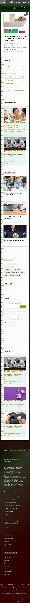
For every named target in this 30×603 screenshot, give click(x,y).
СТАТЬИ (14, 66)
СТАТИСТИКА (21, 454)
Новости (14, 70)
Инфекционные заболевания (13, 269)
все (5, 275)
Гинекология (8, 266)
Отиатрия (6, 33)
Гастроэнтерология (10, 263)
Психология (22, 31)
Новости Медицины (14, 76)
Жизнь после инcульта (14, 87)
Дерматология (8, 560)
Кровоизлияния (8, 511)
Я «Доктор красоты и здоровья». (11, 7)
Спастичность (15, 29)
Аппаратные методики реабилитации (14, 91)
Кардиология (7, 568)
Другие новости (14, 80)
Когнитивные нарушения (11, 508)
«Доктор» (15, 2)
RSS (16, 454)
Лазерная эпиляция (14, 83)
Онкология (7, 574)
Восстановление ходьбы (10, 502)
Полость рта (7, 544)
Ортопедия (7, 541)
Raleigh (6, 43)
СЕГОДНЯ (11, 450)
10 (15, 313)
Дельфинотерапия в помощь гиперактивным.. (12, 193)
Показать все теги (14, 275)
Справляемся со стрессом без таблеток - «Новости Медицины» (15, 38)
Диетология (7, 563)
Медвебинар (7, 514)
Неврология (7, 571)
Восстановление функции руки (11, 31)
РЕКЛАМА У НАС (9, 454)
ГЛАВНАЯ (5, 450)
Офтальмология (8, 538)
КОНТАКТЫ (24, 450)
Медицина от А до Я (14, 73)
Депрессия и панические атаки (16, 33)
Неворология (7, 29)
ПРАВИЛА (17, 450)
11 (18, 313)
